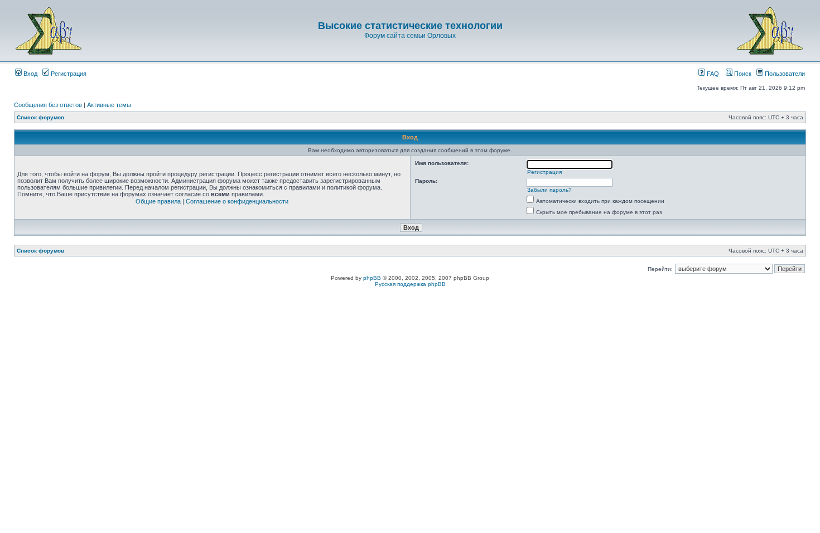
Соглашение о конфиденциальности (237, 201)
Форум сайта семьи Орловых (410, 36)
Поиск (741, 73)
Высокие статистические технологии (410, 25)
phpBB (372, 278)
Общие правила (158, 201)
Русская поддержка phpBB (410, 284)
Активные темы (109, 104)
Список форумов (40, 117)
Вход (29, 73)
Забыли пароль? (549, 190)
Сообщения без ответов (48, 104)
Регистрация (67, 73)
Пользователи (784, 73)
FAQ (712, 73)
